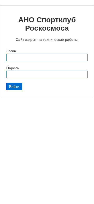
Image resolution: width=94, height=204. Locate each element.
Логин (11, 51)
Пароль (12, 68)
